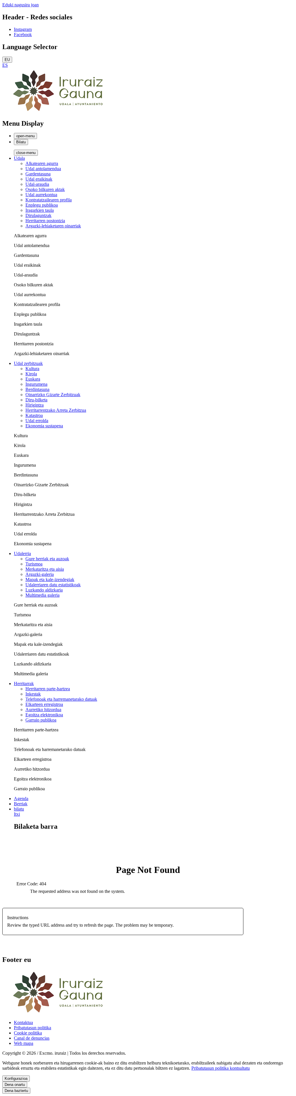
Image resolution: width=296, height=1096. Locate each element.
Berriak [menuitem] (20, 803)
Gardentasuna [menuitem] (38, 173)
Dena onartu (15, 1084)
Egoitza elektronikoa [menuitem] (44, 714)
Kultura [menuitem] (32, 368)
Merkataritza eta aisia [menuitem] (44, 569)
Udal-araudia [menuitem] (37, 184)
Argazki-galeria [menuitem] (39, 574)
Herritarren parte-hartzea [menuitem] (47, 688)
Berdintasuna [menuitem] (37, 389)
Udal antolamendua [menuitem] (43, 168)
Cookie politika (28, 1032)
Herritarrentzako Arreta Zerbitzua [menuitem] (55, 410)
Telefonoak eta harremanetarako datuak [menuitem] (61, 699)
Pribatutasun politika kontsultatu (220, 1068)
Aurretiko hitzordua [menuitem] (43, 709)
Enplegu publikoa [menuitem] (41, 205)
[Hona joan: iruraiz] (60, 111)
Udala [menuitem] (19, 158)
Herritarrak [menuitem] (24, 683)
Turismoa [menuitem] (33, 563)
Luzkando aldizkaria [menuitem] (44, 589)
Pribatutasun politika (32, 1027)
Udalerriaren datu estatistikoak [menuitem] (53, 584)
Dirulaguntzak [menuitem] (38, 215)
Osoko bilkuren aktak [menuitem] (45, 189)
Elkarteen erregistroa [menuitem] (44, 704)
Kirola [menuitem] (31, 373)
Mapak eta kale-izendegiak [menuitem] (49, 579)
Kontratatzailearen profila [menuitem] (48, 199)
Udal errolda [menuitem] (36, 420)
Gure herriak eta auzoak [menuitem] (47, 558)
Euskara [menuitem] (32, 379)
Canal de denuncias (31, 1038)
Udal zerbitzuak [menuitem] (28, 363)
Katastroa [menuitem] (34, 415)
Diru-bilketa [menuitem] (36, 399)
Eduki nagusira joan (20, 4)
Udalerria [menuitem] (22, 553)
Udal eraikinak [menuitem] (38, 179)
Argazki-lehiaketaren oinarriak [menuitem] (53, 225)
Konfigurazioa (16, 1078)
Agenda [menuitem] (21, 798)
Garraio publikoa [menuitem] (40, 719)
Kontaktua (23, 1022)
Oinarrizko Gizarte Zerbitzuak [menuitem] (52, 394)
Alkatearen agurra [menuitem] (41, 163)
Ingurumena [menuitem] (36, 384)
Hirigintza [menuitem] (34, 405)
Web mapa (23, 1043)
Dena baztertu (16, 1090)
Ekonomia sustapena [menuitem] (44, 425)
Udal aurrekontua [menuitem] (41, 194)
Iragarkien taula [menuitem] (39, 210)
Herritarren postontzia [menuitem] (45, 220)
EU (7, 60)
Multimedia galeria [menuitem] (42, 595)
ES (5, 65)
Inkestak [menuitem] (33, 693)
